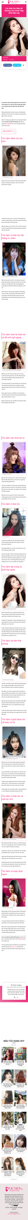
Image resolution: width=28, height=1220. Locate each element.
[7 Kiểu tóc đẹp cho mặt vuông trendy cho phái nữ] (20, 1142)
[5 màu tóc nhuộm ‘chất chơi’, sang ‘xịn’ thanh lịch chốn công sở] (8, 1165)
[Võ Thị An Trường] (4, 991)
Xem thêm (13, 1179)
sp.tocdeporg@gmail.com (14, 1213)
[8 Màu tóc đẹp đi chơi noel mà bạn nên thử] (8, 1055)
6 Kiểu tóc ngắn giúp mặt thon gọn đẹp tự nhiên (7, 1106)
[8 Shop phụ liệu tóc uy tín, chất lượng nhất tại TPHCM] (20, 1055)
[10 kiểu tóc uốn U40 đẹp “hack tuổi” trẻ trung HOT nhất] (20, 1119)
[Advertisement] (14, 87)
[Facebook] (17, 996)
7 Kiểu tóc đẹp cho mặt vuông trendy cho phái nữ (20, 1150)
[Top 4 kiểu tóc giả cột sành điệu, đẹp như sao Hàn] (8, 1077)
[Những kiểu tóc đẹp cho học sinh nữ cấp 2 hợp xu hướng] (20, 1165)
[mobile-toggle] (2, 2)
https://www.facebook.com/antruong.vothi (16, 987)
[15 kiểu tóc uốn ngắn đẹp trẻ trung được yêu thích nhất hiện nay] (8, 1142)
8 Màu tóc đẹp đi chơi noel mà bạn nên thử (7, 1063)
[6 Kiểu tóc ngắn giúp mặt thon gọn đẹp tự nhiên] (8, 1098)
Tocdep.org (14, 946)
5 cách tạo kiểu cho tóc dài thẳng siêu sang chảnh (20, 1106)
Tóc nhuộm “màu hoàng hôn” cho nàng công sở (20, 1085)
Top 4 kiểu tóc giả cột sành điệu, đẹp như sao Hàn (7, 1085)
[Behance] (14, 996)
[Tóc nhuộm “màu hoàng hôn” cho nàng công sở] (20, 1077)
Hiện (13, 131)
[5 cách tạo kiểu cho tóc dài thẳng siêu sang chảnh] (20, 1098)
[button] (26, 2)
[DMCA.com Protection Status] (14, 1206)
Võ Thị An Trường (16, 985)
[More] (23, 65)
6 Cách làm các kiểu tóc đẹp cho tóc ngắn (7, 1128)
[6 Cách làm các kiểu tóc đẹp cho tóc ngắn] (8, 1119)
